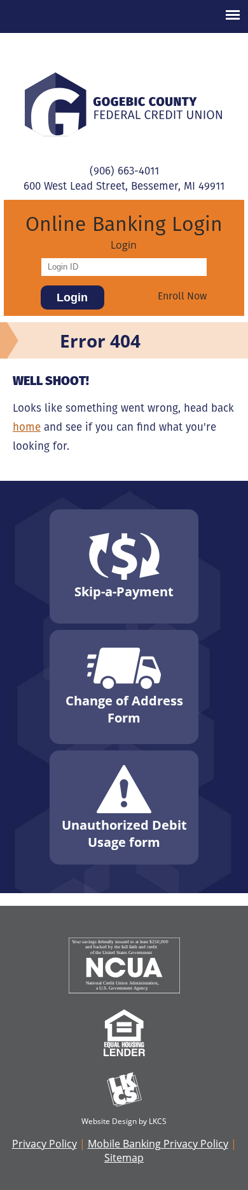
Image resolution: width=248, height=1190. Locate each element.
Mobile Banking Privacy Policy (158, 1144)
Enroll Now (182, 296)
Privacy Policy (44, 1144)
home (27, 427)
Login (124, 245)
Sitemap (124, 1158)
